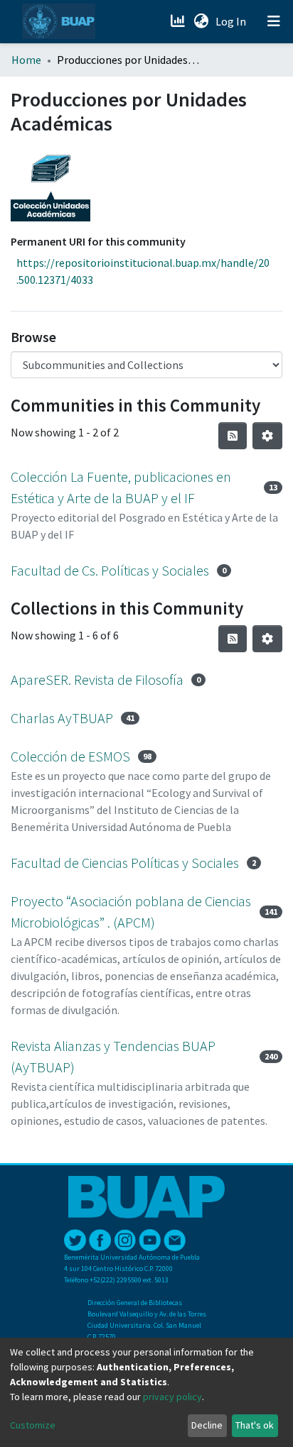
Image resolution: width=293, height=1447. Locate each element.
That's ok (254, 1425)
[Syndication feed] (232, 435)
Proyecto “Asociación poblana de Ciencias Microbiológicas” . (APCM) (131, 911)
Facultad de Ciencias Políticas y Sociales (125, 862)
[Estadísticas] (179, 21)
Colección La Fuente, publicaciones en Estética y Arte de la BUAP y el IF (121, 487)
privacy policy (172, 1396)
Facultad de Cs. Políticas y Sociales (110, 570)
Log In (232, 21)
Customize (32, 1425)
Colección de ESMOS (70, 756)
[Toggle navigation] (274, 21)
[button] (201, 21)
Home (26, 60)
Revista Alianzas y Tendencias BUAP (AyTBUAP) (113, 1056)
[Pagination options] (267, 435)
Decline (207, 1425)
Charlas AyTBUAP (62, 718)
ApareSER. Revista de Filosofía (97, 679)
